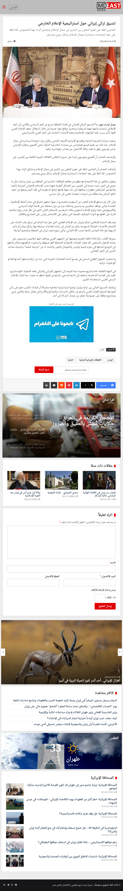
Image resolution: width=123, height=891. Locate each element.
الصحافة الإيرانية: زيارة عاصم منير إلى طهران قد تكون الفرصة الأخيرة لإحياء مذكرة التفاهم (72, 787)
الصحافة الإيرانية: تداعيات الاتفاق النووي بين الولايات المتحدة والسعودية (78, 856)
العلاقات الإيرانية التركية (89, 360)
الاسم (112, 563)
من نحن (55, 885)
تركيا (70, 360)
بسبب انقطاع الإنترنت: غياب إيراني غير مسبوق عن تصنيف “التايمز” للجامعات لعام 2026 (84, 421)
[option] (61, 425)
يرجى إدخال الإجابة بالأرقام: (103, 590)
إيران (109, 360)
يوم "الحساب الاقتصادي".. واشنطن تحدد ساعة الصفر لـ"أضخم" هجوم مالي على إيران (70, 706)
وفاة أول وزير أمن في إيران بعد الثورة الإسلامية (25, 494)
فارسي (13, 7)
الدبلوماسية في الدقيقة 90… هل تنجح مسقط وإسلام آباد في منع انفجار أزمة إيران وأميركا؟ (73, 830)
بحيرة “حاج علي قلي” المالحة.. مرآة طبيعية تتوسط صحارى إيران (80, 681)
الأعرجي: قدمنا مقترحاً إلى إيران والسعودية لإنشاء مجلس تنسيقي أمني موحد (75, 724)
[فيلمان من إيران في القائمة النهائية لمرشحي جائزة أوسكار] (99, 480)
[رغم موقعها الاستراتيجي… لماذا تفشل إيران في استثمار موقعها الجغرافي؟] (15, 847)
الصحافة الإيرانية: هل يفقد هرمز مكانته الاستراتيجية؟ (88, 813)
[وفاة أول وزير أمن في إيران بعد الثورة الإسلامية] (23, 480)
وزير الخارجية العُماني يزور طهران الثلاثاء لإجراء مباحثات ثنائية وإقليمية (78, 712)
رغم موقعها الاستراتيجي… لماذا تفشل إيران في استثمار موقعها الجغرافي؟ (77, 842)
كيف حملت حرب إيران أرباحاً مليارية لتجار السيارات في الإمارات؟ (82, 718)
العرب (102, 349)
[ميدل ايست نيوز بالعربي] (109, 7)
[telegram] (61, 324)
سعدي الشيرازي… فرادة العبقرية (63, 493)
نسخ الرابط (44, 370)
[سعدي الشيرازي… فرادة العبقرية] (61, 480)
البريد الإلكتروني (108, 576)
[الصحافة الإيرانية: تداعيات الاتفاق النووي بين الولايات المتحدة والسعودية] (15, 861)
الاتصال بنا (64, 885)
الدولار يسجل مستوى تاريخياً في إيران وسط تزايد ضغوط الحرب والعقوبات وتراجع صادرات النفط (65, 700)
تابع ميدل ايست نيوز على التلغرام (61, 304)
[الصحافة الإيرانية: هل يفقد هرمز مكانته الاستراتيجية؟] (15, 818)
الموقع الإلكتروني (52, 576)
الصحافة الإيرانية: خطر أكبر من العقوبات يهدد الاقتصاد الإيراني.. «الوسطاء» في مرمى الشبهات (71, 801)
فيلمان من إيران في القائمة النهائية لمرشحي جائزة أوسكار (99, 494)
